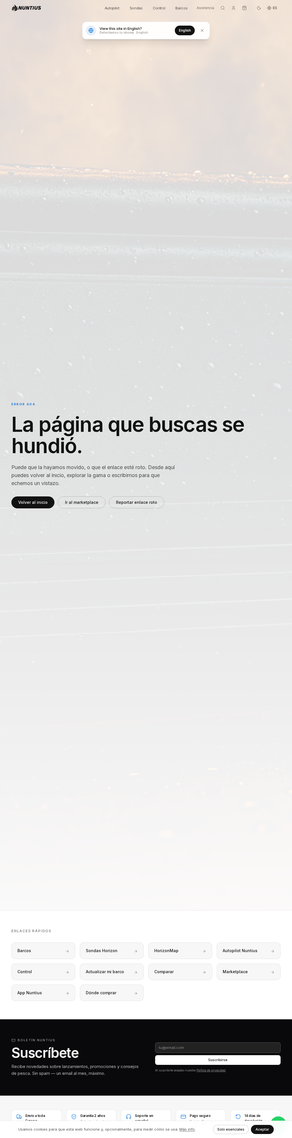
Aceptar (262, 1129)
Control (159, 8)
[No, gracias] (202, 30)
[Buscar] (222, 8)
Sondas (136, 8)
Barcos (181, 8)
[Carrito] (244, 8)
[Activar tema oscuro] (258, 8)
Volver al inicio (33, 502)
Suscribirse (218, 1060)
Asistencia (205, 8)
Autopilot (112, 8)
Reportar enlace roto (136, 502)
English (185, 30)
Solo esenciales (230, 1129)
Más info (187, 1129)
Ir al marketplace (81, 502)
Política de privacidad (211, 1070)
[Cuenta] (233, 8)
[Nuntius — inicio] (54, 7)
